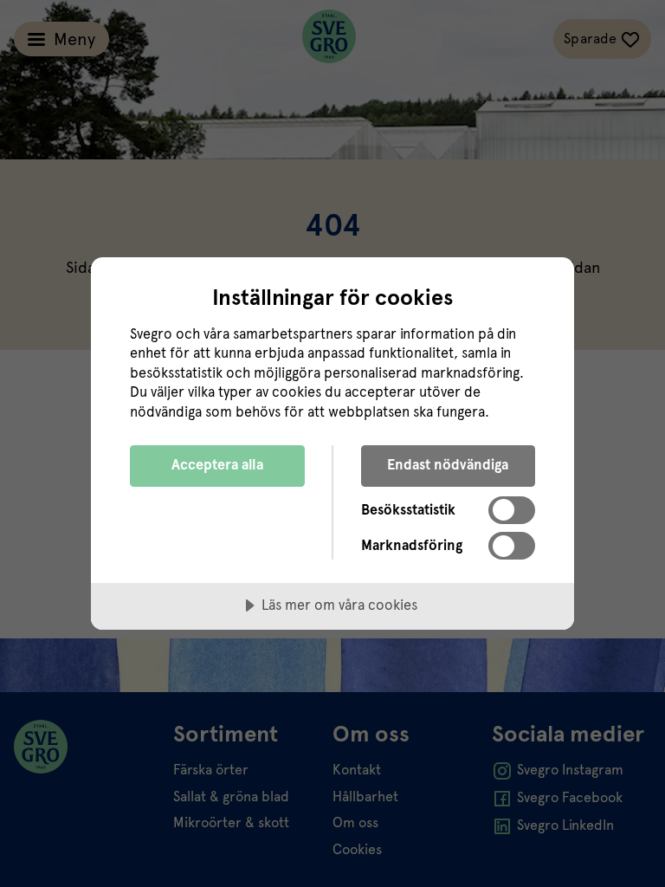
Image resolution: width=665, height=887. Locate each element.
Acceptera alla (217, 464)
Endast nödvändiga (447, 464)
